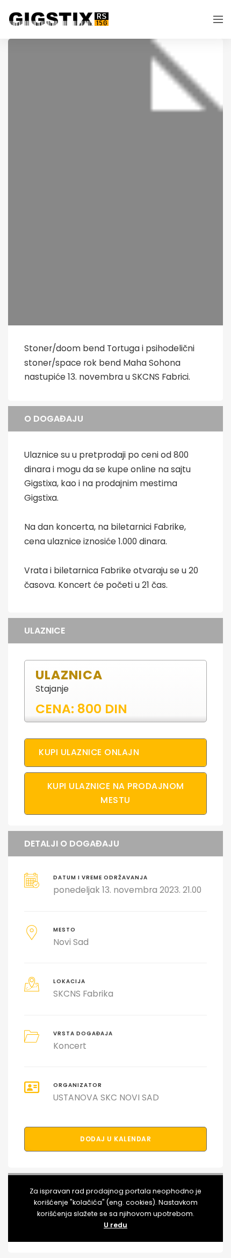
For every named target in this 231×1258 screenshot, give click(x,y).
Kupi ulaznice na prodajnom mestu (115, 793)
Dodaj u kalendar (115, 1138)
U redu (115, 1224)
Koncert (69, 1045)
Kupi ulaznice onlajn (89, 752)
